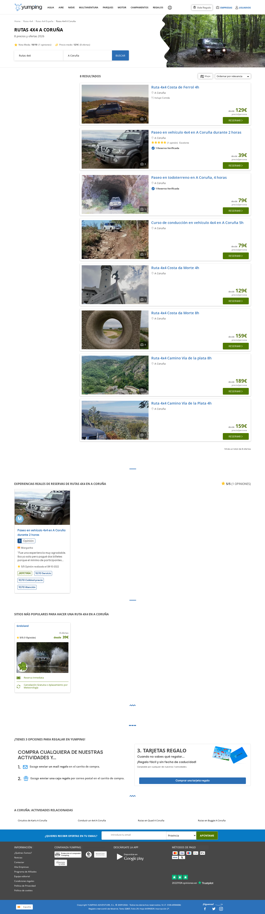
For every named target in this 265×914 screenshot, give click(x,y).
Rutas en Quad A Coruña (151, 820)
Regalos (158, 7)
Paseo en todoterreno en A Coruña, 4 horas (189, 177)
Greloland (23, 626)
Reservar (235, 120)
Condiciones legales (24, 881)
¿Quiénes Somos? (23, 852)
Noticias (18, 857)
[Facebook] (205, 910)
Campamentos (139, 7)
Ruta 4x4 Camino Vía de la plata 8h (181, 358)
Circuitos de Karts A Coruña (32, 820)
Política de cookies (23, 890)
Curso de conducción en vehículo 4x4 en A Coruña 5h (197, 222)
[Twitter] (214, 910)
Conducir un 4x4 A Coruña (92, 820)
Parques (108, 7)
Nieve (71, 7)
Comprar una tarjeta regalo (193, 780)
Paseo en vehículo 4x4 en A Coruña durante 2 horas (196, 132)
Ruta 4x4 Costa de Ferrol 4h (175, 87)
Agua (50, 7)
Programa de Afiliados (25, 871)
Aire (61, 7)
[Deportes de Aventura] (28, 7)
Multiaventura (88, 7)
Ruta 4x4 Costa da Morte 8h (175, 312)
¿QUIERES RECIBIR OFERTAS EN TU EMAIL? (71, 836)
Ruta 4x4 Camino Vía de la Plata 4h (181, 403)
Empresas (226, 7)
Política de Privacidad (25, 885)
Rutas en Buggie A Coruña (212, 820)
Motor (122, 7)
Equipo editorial (22, 876)
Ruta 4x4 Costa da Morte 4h (175, 267)
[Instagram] (221, 910)
